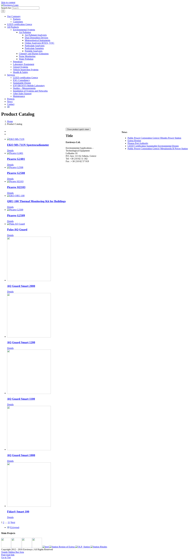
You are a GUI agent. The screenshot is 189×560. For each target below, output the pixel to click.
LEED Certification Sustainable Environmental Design (153, 146)
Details (10, 150)
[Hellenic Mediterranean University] (27, 547)
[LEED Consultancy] (46, 547)
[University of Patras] (6, 547)
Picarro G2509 (16, 215)
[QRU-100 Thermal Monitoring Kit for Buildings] (36, 195)
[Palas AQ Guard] (36, 224)
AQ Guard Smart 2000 (21, 286)
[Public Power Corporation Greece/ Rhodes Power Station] (99, 547)
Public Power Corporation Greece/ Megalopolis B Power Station (158, 148)
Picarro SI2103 (16, 187)
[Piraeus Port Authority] (83, 547)
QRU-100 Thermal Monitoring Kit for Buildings (36, 201)
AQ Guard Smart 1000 (21, 455)
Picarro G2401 (16, 158)
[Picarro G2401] (36, 153)
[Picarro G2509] (36, 209)
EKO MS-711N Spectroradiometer (28, 144)
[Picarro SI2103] (36, 181)
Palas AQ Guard (17, 229)
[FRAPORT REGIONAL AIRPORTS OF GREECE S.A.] (37, 547)
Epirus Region (134, 140)
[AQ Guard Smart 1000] (36, 428)
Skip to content (8, 2)
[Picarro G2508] (36, 167)
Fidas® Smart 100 (18, 511)
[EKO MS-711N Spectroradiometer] (36, 139)
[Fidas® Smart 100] (36, 484)
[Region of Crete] (17, 547)
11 (9, 522)
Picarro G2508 (16, 173)
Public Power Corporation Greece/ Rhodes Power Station (154, 138)
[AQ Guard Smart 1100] (36, 372)
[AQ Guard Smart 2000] (36, 259)
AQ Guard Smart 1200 (21, 342)
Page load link (7, 554)
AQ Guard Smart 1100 (21, 398)
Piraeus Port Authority (138, 143)
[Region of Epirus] (62, 547)
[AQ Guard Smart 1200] (36, 315)
